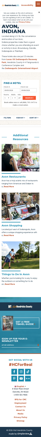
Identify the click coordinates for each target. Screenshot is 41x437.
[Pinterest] (14, 378)
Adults (13, 94)
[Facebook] (14, 371)
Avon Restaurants (14, 176)
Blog (28, 378)
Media (20, 414)
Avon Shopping (12, 225)
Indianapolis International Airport (21, 68)
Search (28, 98)
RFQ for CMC (20, 399)
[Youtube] (21, 378)
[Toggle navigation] (38, 4)
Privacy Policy (20, 417)
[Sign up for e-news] (38, 345)
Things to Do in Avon (16, 274)
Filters (7, 118)
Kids (19, 94)
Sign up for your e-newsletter (15, 340)
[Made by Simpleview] (20, 433)
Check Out (24, 87)
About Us (20, 410)
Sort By (33, 118)
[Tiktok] (28, 371)
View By (20, 118)
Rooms (6, 94)
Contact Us (20, 406)
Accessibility (27, 5)
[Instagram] (21, 371)
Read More (9, 186)
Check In (7, 87)
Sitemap (20, 421)
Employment (20, 403)
